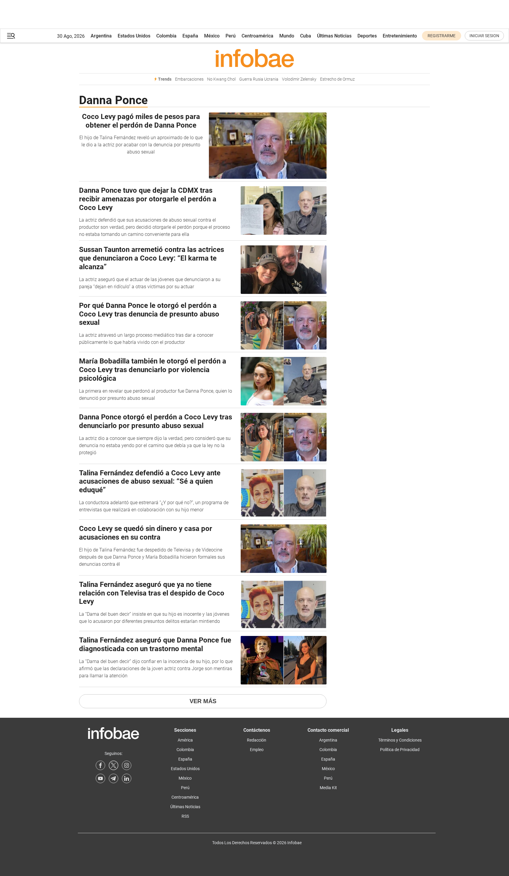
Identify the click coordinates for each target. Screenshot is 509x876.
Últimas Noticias (334, 36)
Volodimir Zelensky (299, 79)
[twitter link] (113, 765)
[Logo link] (254, 58)
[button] (11, 36)
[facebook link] (100, 765)
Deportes (367, 36)
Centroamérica (257, 36)
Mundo (286, 36)
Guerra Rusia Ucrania (258, 79)
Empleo (257, 749)
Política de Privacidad (400, 749)
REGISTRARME (442, 35)
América (185, 740)
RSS (185, 816)
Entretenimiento (400, 36)
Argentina (101, 36)
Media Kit (328, 787)
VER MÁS (203, 701)
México (212, 36)
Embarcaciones (189, 79)
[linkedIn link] (126, 778)
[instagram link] (126, 765)
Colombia (166, 36)
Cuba (305, 36)
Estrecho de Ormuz (337, 79)
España (190, 36)
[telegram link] (113, 778)
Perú (231, 36)
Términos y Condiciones (400, 740)
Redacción (256, 740)
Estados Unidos (134, 36)
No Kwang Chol (221, 79)
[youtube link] (100, 778)
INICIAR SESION (484, 35)
